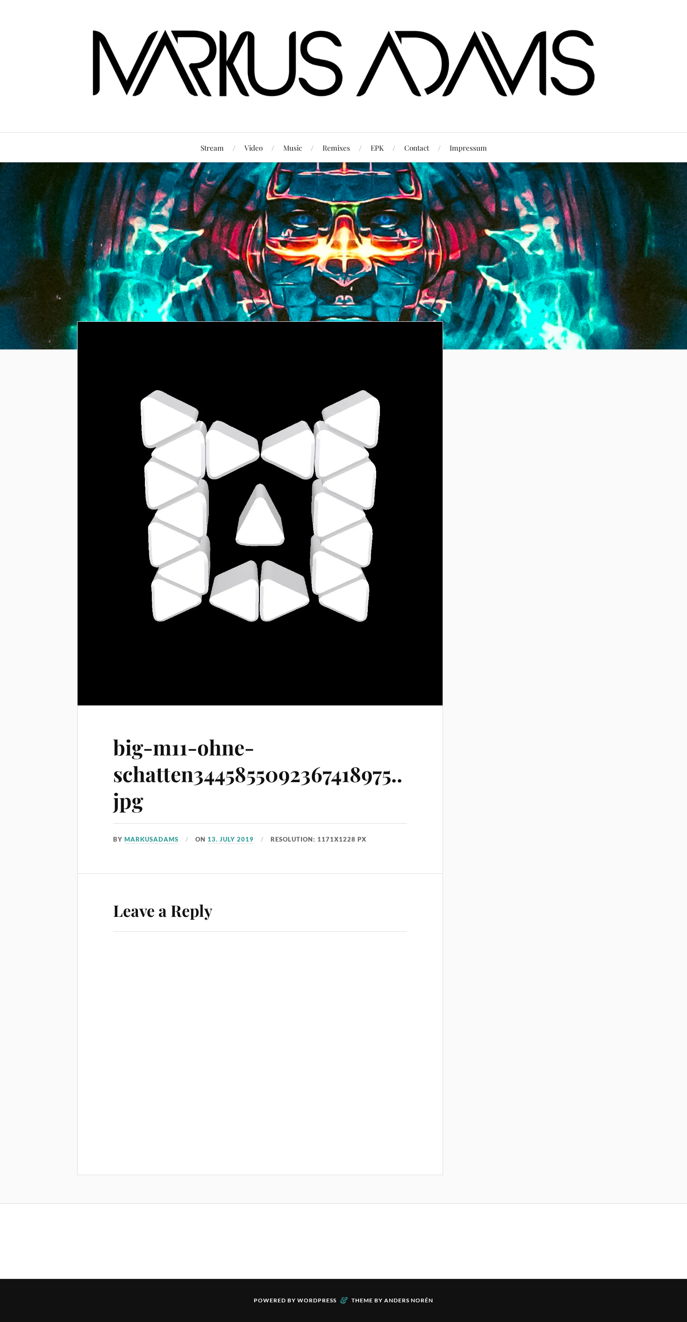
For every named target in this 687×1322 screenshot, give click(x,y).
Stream (212, 148)
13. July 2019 (231, 839)
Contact (416, 148)
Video (253, 148)
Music (292, 148)
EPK (377, 148)
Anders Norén (408, 1300)
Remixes (336, 148)
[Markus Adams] (343, 104)
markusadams (151, 839)
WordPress (316, 1300)
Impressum (468, 148)
